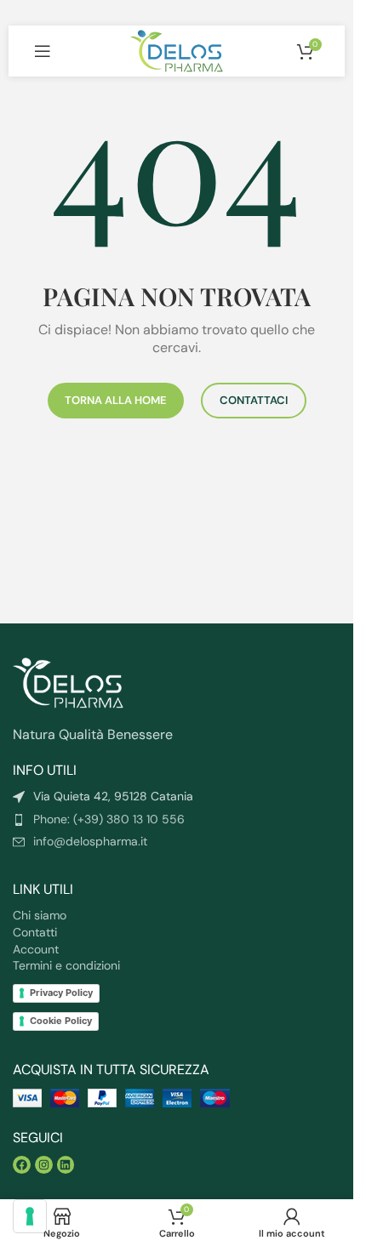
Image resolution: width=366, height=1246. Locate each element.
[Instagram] (44, 1165)
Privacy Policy (61, 993)
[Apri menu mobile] (43, 51)
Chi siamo (39, 915)
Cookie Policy (61, 1021)
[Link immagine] (68, 682)
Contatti (35, 932)
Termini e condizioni (66, 965)
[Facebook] (22, 1165)
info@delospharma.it (90, 841)
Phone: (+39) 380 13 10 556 (109, 819)
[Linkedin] (66, 1165)
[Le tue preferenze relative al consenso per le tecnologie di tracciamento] (30, 1216)
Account (36, 949)
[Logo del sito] (176, 50)
